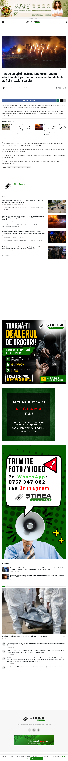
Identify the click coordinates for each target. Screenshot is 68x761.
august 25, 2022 (15, 579)
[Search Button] (67, 22)
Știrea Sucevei (12, 88)
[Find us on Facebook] (29, 730)
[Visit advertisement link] (34, 8)
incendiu (20, 167)
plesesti (27, 167)
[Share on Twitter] (61, 100)
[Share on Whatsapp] (57, 100)
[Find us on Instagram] (38, 730)
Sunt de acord (36, 758)
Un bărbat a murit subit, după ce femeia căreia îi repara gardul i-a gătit (24, 636)
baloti (10, 167)
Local (30, 88)
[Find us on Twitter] (34, 730)
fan (15, 167)
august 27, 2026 (16, 133)
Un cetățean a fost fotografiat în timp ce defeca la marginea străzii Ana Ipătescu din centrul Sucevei (34, 667)
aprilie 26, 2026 (15, 571)
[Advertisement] (34, 30)
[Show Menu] (3, 22)
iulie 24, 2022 (23, 88)
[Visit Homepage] (33, 22)
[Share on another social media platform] (64, 100)
